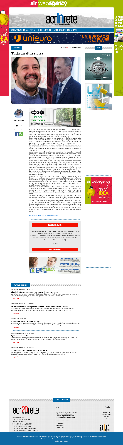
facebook (106, 413)
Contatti (62, 30)
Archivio (18, 30)
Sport (46, 30)
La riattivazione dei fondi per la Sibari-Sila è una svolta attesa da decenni (39, 307)
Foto (50, 30)
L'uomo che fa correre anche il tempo (25, 321)
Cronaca (25, 30)
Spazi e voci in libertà (19, 336)
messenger (105, 418)
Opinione (39, 30)
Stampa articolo (76, 48)
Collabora (60, 425)
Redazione (60, 424)
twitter (106, 416)
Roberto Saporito (32, 430)
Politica (32, 30)
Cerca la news (71, 30)
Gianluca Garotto (30, 428)
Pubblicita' (60, 427)
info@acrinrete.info (67, 416)
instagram (105, 414)
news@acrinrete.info (67, 417)
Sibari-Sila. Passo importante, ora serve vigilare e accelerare (34, 292)
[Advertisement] (98, 143)
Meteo (56, 30)
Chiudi (66, 441)
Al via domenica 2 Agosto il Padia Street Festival (30, 350)
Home (12, 30)
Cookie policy (59, 441)
